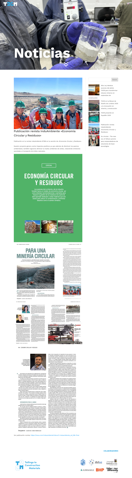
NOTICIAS (112, 4)
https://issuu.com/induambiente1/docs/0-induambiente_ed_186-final (55, 435)
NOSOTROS (71, 4)
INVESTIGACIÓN (90, 4)
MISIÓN (79, 4)
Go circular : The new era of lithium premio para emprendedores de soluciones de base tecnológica (109, 141)
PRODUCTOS (102, 4)
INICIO (63, 4)
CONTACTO (121, 4)
